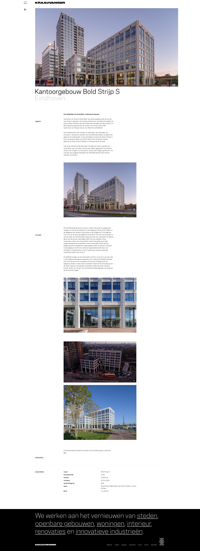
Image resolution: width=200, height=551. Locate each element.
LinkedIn (117, 545)
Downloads (154, 545)
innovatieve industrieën (109, 530)
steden (147, 514)
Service (146, 545)
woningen (110, 522)
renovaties (50, 530)
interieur (139, 522)
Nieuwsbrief (132, 545)
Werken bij (109, 545)
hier (65, 453)
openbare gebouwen (64, 522)
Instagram (124, 545)
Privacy (140, 545)
